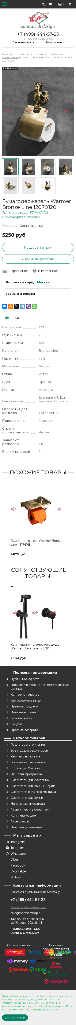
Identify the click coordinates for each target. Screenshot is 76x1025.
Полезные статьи (24, 712)
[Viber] (28, 306)
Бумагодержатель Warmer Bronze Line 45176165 (36, 542)
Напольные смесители (28, 804)
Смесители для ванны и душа (33, 786)
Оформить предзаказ (38, 259)
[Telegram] (22, 306)
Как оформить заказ (26, 700)
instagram (18, 842)
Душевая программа (26, 774)
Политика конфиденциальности (38, 1009)
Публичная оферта (25, 679)
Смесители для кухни (27, 798)
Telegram (17, 848)
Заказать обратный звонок (28, 907)
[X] (16, 306)
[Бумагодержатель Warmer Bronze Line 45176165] (38, 509)
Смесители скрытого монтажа (33, 792)
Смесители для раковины (30, 780)
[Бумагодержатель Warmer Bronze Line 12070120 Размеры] (47, 185)
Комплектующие (23, 815)
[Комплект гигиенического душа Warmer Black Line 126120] (38, 613)
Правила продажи (24, 706)
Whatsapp (18, 854)
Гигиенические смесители (30, 809)
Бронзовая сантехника (28, 762)
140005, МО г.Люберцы (28, 919)
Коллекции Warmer (25, 768)
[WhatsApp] (34, 306)
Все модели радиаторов (29, 750)
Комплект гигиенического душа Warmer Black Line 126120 (35, 646)
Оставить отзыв (31, 226)
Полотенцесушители (27, 827)
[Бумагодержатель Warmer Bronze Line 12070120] (10, 166)
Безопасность (21, 718)
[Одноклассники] (10, 306)
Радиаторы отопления (28, 744)
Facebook (18, 865)
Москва (43, 282)
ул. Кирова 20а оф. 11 (26, 922)
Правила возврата (24, 730)
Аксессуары (20, 821)
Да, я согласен (15, 1017)
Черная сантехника (25, 756)
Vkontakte (18, 871)
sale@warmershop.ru (26, 913)
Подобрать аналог (38, 247)
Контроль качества (25, 694)
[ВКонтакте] (4, 306)
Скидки (16, 724)
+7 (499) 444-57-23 (38, 34)
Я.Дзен (16, 877)
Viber (14, 859)
